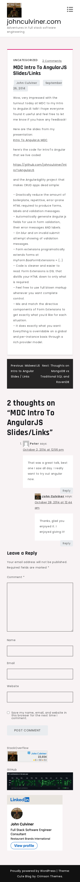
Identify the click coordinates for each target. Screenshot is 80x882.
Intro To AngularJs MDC (30, 140)
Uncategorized (25, 60)
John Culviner (26, 83)
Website (13, 686)
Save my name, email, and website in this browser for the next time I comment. (39, 715)
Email (11, 663)
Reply (67, 491)
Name (11, 640)
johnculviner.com (34, 21)
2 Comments (52, 61)
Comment (16, 577)
